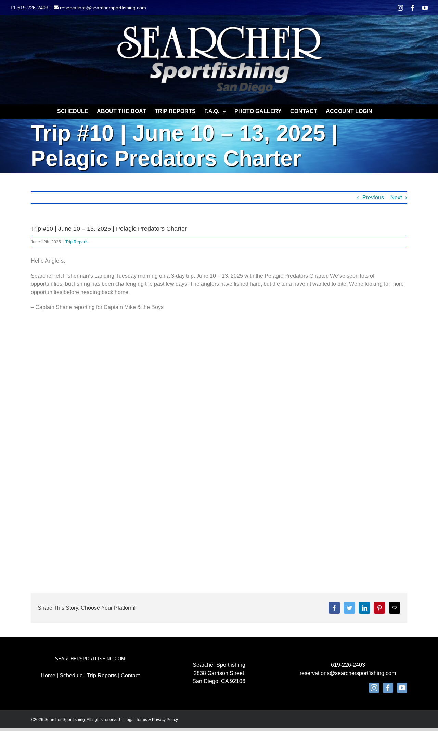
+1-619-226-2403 (29, 7)
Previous (373, 197)
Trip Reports (76, 242)
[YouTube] (402, 688)
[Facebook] (388, 688)
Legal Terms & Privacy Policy (151, 719)
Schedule (71, 675)
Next (396, 197)
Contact (130, 675)
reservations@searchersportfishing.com (102, 7)
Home (48, 675)
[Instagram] (374, 688)
